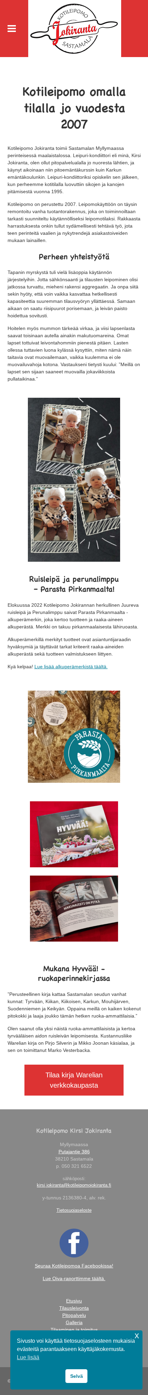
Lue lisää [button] (28, 1357)
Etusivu (74, 1301)
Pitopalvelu (74, 1315)
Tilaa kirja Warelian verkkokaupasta (74, 1080)
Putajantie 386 (74, 1151)
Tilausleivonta (74, 1308)
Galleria (74, 1322)
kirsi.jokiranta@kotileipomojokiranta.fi (74, 1185)
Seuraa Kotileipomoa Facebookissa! (74, 1265)
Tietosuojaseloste (74, 1210)
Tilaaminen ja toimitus (74, 1329)
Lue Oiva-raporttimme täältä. (74, 1278)
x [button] (137, 1335)
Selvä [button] (76, 1376)
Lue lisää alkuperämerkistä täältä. (71, 666)
